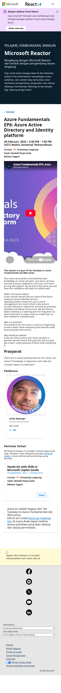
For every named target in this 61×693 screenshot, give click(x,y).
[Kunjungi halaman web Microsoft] (10, 4)
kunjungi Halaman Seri (29, 519)
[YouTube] (28, 604)
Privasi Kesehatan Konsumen (20, 665)
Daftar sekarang (16, 28)
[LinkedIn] (28, 614)
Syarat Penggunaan (16, 655)
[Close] (57, 11)
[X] (28, 594)
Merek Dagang (13, 648)
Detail (42, 495)
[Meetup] (28, 583)
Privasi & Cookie (14, 651)
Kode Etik (10, 658)
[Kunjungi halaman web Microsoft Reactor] (33, 4)
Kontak (9, 644)
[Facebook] (28, 573)
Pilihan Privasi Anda (21, 662)
